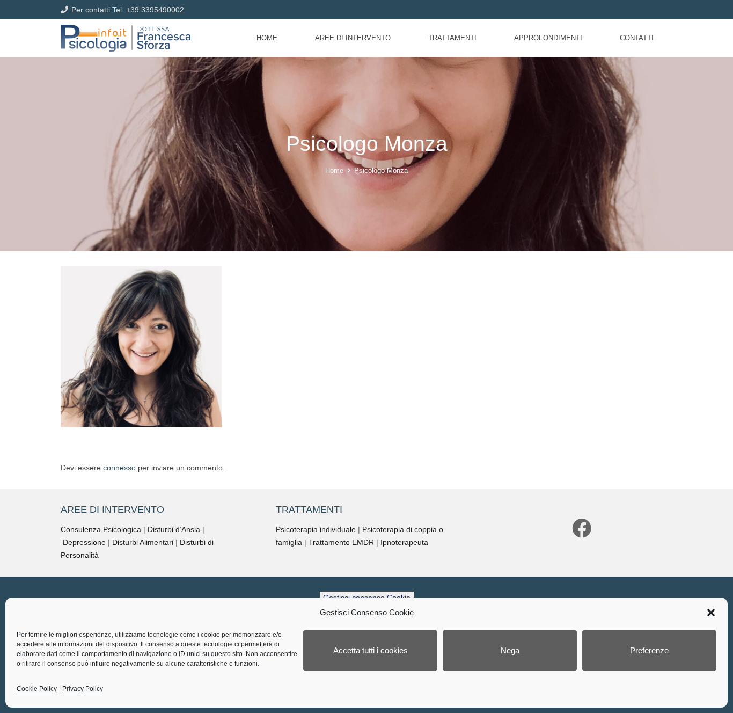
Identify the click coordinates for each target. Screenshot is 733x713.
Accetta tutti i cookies (370, 650)
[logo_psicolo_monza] (125, 38)
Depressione (84, 542)
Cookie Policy (37, 689)
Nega (510, 650)
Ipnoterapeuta (404, 542)
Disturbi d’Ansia (174, 529)
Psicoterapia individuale (316, 529)
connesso (119, 467)
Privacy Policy (82, 689)
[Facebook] (582, 528)
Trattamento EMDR (341, 542)
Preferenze (649, 650)
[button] (711, 612)
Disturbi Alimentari (142, 542)
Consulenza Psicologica (101, 529)
